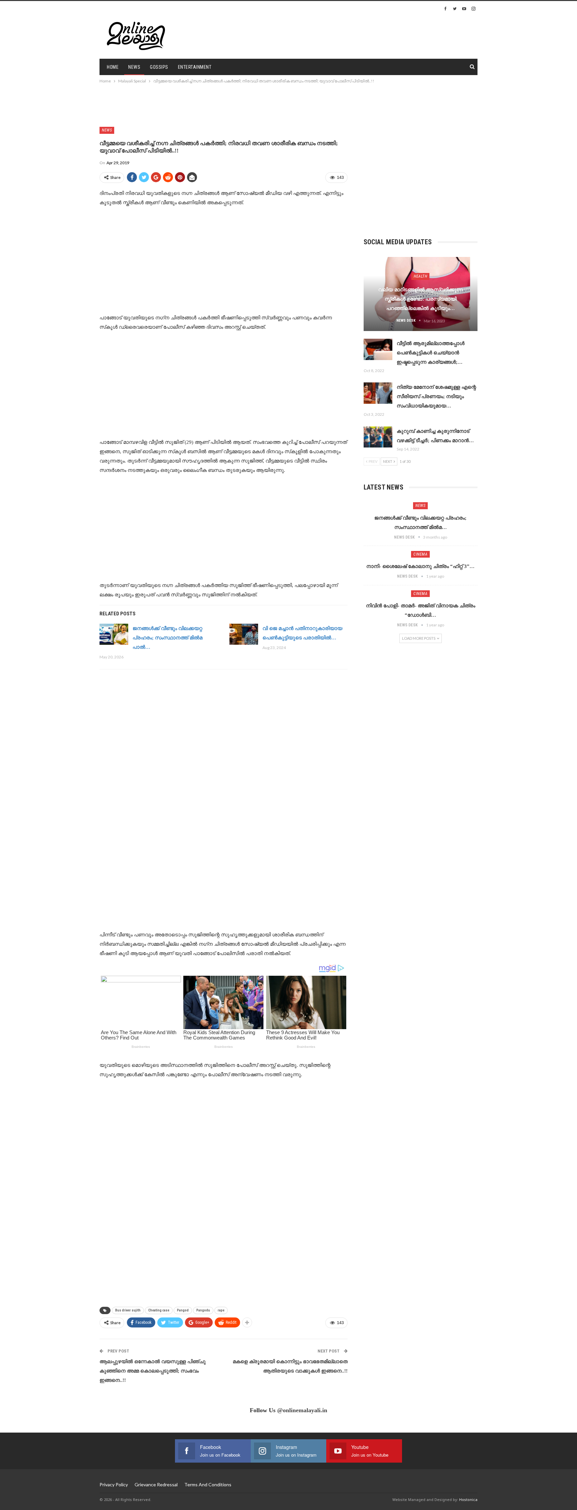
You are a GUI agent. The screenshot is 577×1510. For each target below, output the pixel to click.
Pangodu (203, 1310)
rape (221, 1310)
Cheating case (158, 1310)
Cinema (420, 554)
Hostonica (468, 1499)
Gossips (159, 67)
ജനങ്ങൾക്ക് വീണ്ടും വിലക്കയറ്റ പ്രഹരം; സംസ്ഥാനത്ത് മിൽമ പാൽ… (167, 638)
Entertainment (195, 67)
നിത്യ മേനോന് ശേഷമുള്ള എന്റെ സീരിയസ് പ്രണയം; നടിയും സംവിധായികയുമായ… (436, 396)
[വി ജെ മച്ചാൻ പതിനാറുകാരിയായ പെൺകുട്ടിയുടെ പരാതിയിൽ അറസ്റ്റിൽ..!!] (243, 634)
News (134, 67)
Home (113, 67)
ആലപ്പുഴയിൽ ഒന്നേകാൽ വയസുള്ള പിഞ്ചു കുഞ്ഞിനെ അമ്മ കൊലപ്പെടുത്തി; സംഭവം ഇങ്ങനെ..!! (153, 1371)
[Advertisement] (377, 35)
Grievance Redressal (156, 1484)
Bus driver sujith (128, 1310)
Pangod (183, 1310)
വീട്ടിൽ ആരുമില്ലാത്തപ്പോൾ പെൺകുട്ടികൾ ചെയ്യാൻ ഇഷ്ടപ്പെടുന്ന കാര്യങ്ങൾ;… (430, 353)
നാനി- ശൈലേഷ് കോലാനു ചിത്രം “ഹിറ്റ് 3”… (420, 566)
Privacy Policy (114, 1484)
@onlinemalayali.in (302, 1410)
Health (420, 276)
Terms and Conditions (207, 1484)
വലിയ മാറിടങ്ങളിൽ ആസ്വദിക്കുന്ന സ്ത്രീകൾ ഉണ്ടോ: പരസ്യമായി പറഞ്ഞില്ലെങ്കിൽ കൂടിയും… (420, 299)
